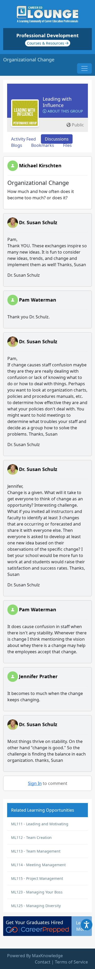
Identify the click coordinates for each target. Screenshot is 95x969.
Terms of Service (71, 962)
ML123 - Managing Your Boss (37, 892)
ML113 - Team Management (35, 851)
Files (67, 145)
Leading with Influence (57, 102)
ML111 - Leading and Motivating (39, 823)
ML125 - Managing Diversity (36, 905)
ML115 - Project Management (37, 878)
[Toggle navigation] (84, 68)
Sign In (35, 783)
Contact (42, 962)
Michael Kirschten (40, 165)
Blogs (16, 145)
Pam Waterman (37, 300)
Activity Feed (23, 139)
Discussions (57, 139)
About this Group (64, 111)
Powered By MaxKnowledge (35, 956)
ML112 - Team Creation (31, 837)
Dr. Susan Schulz (38, 222)
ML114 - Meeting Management (38, 864)
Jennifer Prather (38, 676)
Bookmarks (42, 145)
